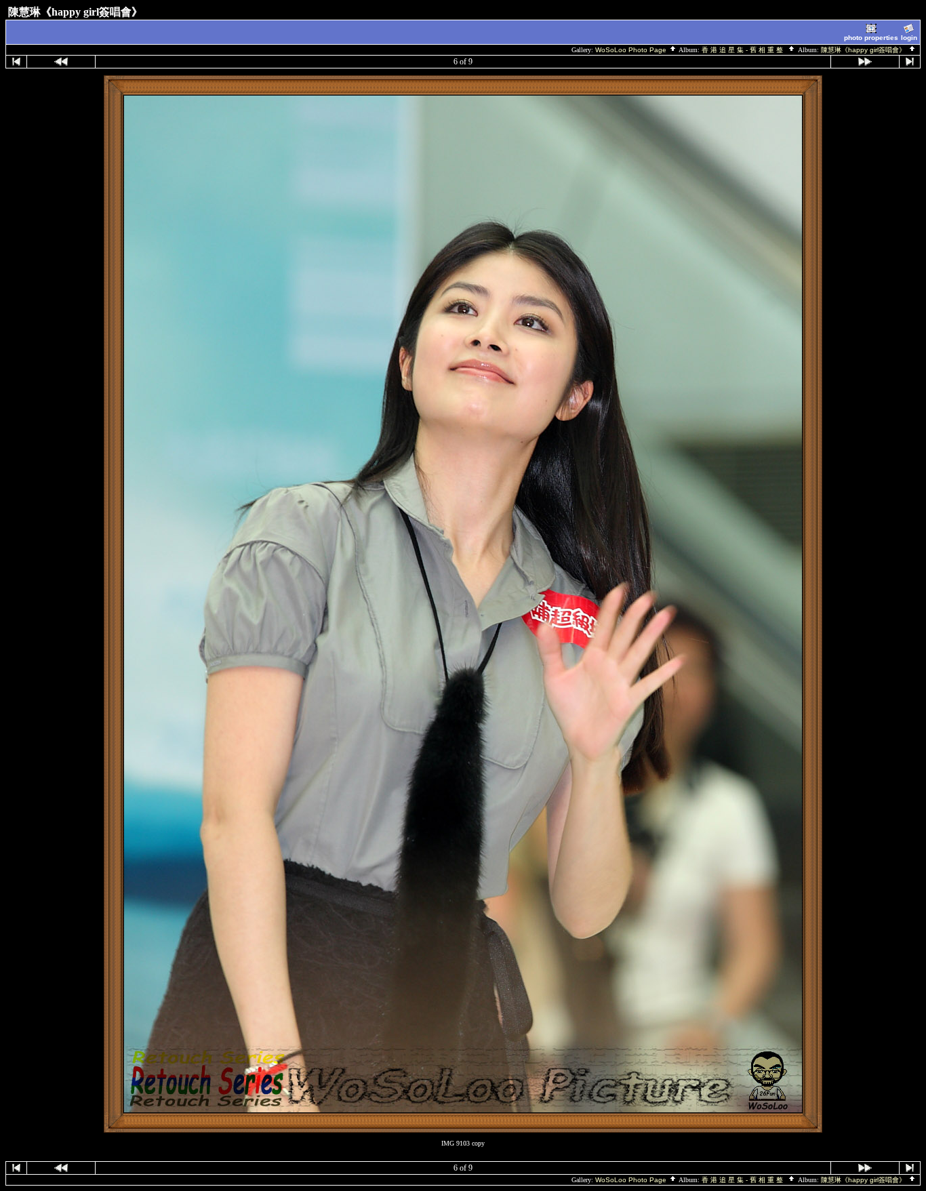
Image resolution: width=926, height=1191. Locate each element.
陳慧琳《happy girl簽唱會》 (864, 50)
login (909, 37)
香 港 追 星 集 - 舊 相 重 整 (744, 50)
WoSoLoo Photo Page (631, 50)
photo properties (871, 37)
